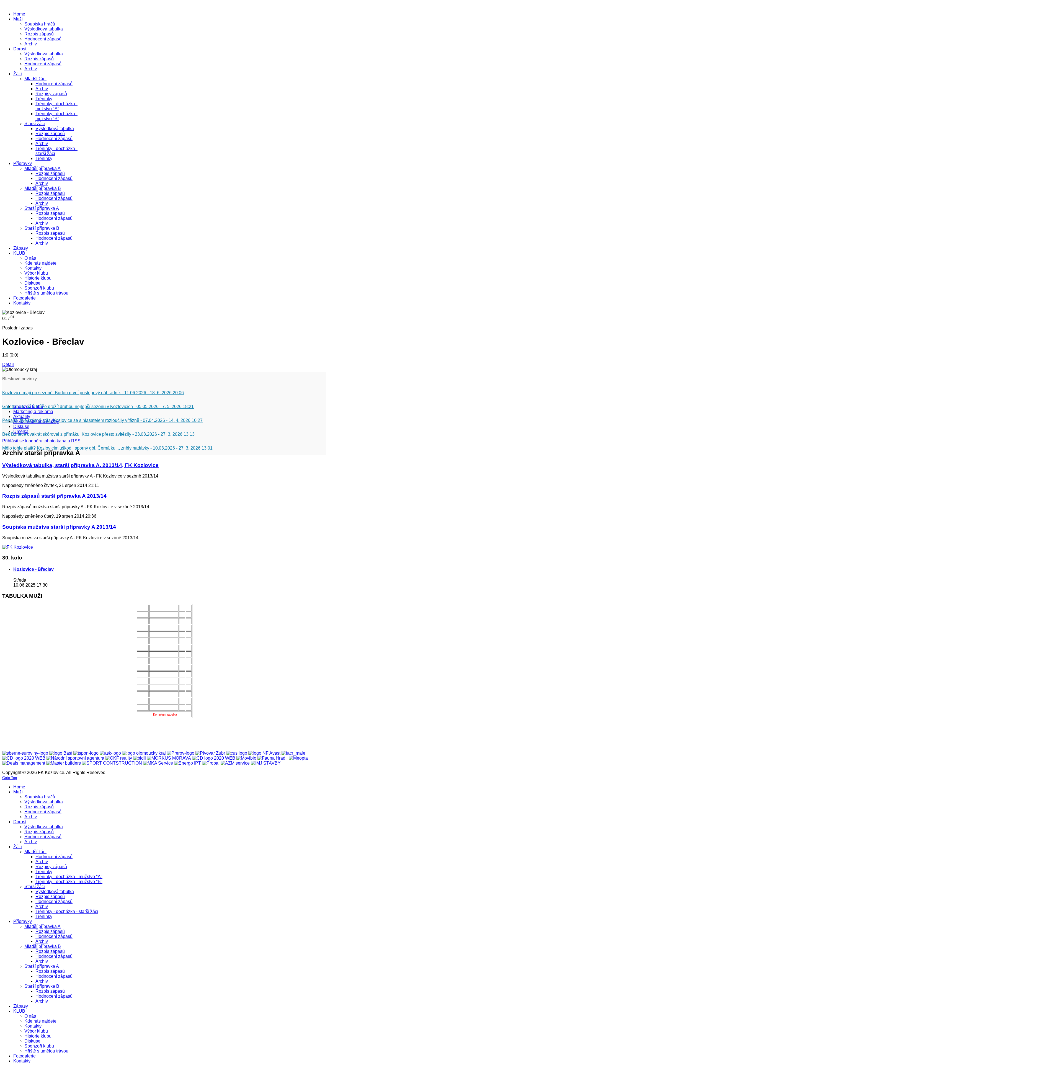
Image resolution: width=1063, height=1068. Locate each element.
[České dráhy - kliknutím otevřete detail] (213, 758)
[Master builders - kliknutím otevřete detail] (63, 763)
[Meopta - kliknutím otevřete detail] (298, 758)
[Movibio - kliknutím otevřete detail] (246, 758)
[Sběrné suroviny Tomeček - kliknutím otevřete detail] (25, 753)
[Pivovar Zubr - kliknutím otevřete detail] (210, 753)
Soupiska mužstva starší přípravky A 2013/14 (59, 527)
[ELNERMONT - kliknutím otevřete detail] (23, 758)
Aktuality (21, 416)
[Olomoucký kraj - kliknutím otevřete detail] (144, 753)
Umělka (21, 431)
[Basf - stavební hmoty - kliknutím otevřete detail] (60, 753)
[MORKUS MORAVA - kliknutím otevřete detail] (169, 758)
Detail (8, 364)
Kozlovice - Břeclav (33, 569)
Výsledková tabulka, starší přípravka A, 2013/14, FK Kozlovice (80, 465)
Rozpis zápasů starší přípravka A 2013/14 (54, 496)
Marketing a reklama (33, 411)
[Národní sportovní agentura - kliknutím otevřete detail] (75, 758)
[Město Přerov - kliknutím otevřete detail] (180, 753)
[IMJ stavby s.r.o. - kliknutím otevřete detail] (266, 763)
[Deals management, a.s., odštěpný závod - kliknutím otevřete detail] (23, 763)
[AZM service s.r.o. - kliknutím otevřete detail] (235, 763)
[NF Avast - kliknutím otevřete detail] (264, 753)
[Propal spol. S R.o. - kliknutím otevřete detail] (211, 763)
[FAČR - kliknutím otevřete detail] (293, 753)
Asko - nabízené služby (36, 421)
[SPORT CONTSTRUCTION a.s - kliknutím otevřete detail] (112, 763)
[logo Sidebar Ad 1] (17, 547)
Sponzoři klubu (28, 406)
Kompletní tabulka (165, 714)
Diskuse (21, 426)
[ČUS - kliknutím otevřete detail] (236, 753)
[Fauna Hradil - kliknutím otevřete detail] (272, 758)
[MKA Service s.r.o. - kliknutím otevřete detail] (158, 763)
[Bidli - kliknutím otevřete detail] (139, 758)
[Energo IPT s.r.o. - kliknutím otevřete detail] (187, 763)
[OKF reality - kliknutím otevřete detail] (118, 758)
